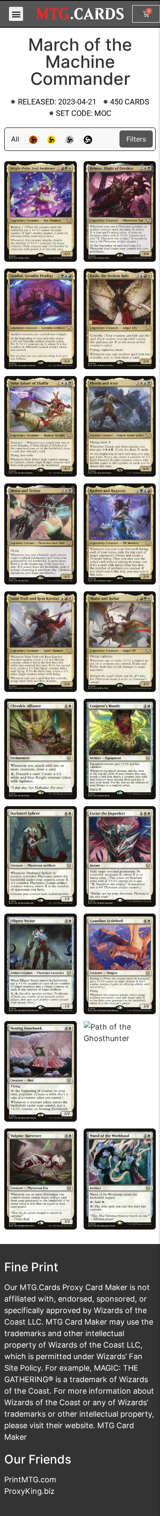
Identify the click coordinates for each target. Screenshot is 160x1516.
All (15, 139)
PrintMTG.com (30, 1479)
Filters (136, 139)
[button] (16, 14)
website (79, 1425)
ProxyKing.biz (29, 1491)
